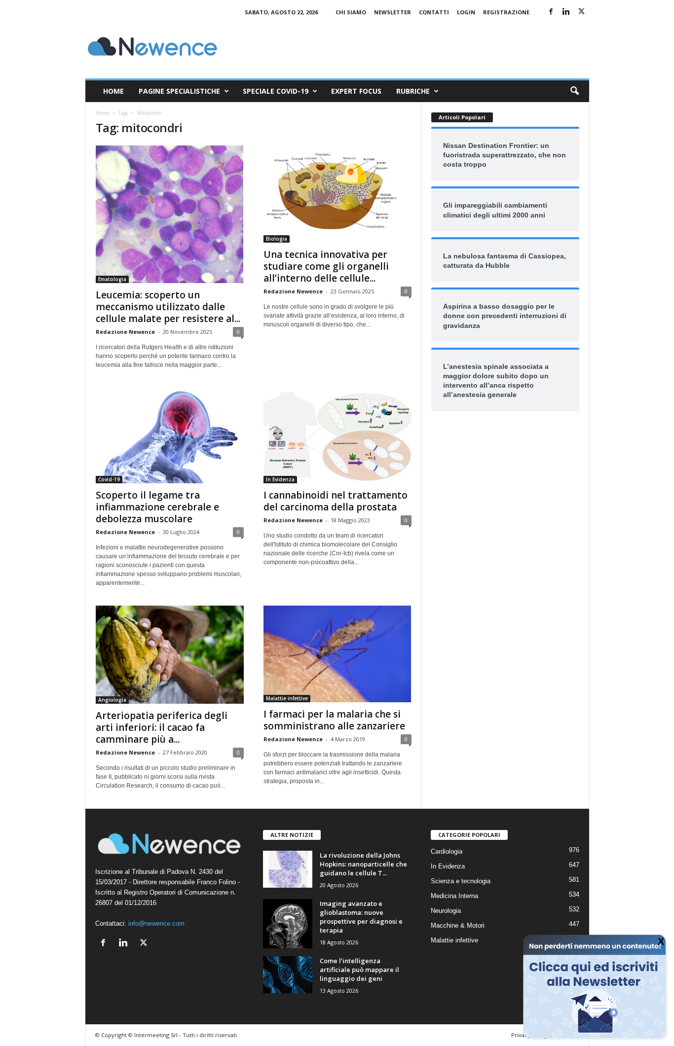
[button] (574, 91)
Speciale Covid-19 (275, 91)
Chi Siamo (351, 12)
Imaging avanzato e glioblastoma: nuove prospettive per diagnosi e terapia (361, 917)
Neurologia (446, 910)
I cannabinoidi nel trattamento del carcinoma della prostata (335, 501)
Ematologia (112, 279)
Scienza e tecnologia (460, 881)
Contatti (434, 12)
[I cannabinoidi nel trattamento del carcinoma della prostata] (337, 435)
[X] (582, 12)
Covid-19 (109, 479)
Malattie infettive (287, 698)
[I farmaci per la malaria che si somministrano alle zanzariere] (337, 654)
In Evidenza (280, 479)
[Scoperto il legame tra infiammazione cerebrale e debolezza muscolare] (170, 435)
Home (113, 91)
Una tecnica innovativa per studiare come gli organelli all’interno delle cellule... (326, 266)
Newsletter (392, 12)
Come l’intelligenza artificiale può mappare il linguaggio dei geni (359, 969)
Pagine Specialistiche (179, 91)
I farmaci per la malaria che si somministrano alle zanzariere (334, 720)
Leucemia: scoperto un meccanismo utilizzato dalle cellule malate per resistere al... (168, 307)
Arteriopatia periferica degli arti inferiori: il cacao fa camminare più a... (161, 727)
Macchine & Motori (458, 925)
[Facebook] (551, 12)
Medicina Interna (454, 896)
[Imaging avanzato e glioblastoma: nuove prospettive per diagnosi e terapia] (287, 923)
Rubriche (413, 91)
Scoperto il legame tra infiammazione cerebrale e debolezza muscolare (157, 507)
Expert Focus (356, 91)
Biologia (276, 238)
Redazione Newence (125, 331)
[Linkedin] (566, 12)
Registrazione (506, 12)
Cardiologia (446, 851)
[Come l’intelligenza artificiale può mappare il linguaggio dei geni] (287, 974)
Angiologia (112, 699)
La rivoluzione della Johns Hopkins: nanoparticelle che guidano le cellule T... (363, 864)
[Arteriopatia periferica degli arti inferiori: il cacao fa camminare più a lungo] (170, 655)
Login (466, 12)
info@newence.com (156, 923)
